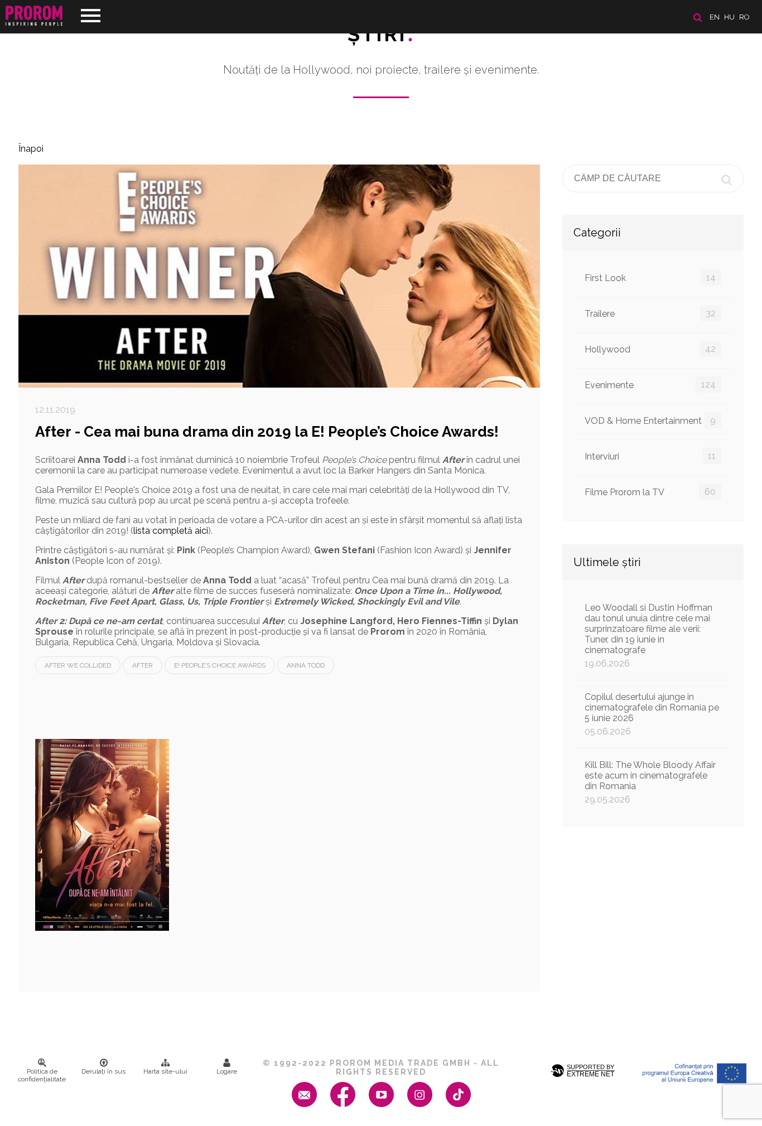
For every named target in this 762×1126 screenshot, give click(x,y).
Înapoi (31, 148)
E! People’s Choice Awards (220, 665)
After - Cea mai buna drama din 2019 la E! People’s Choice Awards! (267, 431)
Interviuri (650, 456)
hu (729, 17)
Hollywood (650, 349)
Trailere (650, 313)
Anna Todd (306, 665)
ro (744, 17)
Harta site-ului (165, 1071)
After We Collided (78, 665)
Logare (226, 1071)
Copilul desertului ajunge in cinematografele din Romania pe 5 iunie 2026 (652, 714)
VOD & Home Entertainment (650, 420)
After (142, 665)
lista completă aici (170, 530)
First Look (650, 277)
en (715, 17)
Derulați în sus (103, 1071)
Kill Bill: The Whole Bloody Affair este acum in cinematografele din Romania (650, 782)
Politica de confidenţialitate (42, 1075)
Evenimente (650, 384)
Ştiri (381, 34)
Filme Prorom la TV (650, 491)
